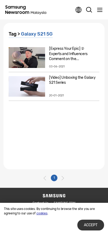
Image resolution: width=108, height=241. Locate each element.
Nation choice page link (78, 10)
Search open (89, 10)
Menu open (99, 10)
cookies (41, 213)
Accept (91, 225)
